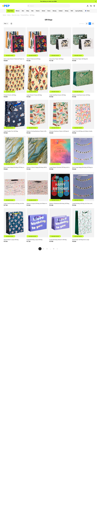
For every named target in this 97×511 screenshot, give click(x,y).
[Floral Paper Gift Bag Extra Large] (83, 222)
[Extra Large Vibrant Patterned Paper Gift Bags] (15, 42)
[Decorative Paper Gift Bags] (60, 42)
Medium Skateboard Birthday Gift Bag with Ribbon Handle (59, 203)
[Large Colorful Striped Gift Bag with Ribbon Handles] (15, 186)
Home (4, 15)
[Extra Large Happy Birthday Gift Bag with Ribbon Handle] (15, 150)
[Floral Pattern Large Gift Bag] (15, 222)
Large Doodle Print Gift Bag (11, 131)
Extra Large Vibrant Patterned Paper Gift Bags (14, 59)
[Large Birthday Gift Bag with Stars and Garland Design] (83, 186)
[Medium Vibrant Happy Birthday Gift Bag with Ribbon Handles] (38, 150)
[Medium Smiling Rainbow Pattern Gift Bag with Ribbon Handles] (38, 114)
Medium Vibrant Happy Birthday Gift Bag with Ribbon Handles (37, 167)
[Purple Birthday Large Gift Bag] (38, 222)
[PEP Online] (6, 5)
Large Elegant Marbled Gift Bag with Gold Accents (59, 167)
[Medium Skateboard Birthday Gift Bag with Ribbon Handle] (60, 186)
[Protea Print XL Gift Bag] (15, 78)
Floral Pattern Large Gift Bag (11, 239)
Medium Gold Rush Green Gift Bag (81, 95)
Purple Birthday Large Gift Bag (34, 239)
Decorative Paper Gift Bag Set (80, 59)
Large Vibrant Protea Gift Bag (34, 95)
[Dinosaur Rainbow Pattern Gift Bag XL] (60, 114)
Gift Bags (32, 15)
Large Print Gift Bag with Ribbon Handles (82, 131)
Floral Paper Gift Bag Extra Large (80, 239)
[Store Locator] (94, 5)
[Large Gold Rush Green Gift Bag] (60, 78)
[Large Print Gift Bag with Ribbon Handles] (83, 114)
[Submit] (28, 5)
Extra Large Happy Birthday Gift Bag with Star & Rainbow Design (82, 167)
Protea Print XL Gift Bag (10, 95)
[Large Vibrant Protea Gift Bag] (38, 78)
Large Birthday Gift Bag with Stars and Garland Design (82, 203)
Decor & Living (15, 15)
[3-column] (86, 23)
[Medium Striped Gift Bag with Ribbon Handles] (38, 186)
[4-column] (90, 23)
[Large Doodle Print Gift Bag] (15, 114)
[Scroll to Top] (94, 503)
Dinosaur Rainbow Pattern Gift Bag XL (59, 131)
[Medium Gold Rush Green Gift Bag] (83, 78)
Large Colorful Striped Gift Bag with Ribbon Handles (14, 203)
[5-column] (93, 23)
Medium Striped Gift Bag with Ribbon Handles (37, 203)
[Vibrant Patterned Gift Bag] (38, 42)
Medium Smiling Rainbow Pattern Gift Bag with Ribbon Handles (37, 131)
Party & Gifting (24, 15)
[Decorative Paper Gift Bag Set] (83, 42)
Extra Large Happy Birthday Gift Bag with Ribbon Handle (14, 167)
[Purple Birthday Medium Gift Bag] (60, 222)
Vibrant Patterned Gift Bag (33, 59)
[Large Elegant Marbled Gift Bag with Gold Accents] (60, 150)
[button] (91, 6)
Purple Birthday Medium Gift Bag (58, 239)
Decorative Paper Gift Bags (56, 59)
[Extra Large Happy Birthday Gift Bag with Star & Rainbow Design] (83, 150)
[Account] (87, 6)
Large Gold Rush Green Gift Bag (57, 95)
